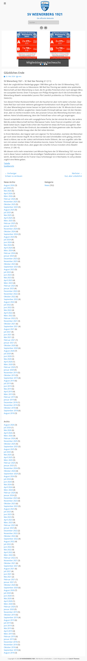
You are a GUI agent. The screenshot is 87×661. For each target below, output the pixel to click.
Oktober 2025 (9, 204)
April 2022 (8, 313)
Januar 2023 (9, 288)
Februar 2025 (9, 223)
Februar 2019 (9, 397)
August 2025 (9, 209)
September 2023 (11, 266)
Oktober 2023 (9, 264)
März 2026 (8, 196)
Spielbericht (9, 166)
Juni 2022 (8, 307)
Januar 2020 (9, 370)
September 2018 (11, 410)
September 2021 (11, 326)
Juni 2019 (8, 386)
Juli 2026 (7, 188)
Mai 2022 (7, 310)
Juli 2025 (7, 212)
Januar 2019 (9, 399)
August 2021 (9, 329)
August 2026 (9, 185)
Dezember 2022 (10, 291)
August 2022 (9, 302)
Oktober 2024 (9, 231)
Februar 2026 (9, 199)
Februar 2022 (9, 318)
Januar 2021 (9, 342)
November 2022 (10, 294)
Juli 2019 (7, 383)
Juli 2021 (7, 332)
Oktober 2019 (9, 375)
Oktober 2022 (9, 296)
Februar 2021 (9, 340)
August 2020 (9, 351)
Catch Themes (74, 659)
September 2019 (11, 378)
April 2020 (8, 361)
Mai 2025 (7, 215)
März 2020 (8, 364)
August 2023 (9, 269)
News (47, 185)
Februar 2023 (9, 285)
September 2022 (11, 299)
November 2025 (10, 201)
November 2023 (10, 261)
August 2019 (9, 380)
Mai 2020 (7, 359)
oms (19, 76)
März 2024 (8, 250)
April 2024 (8, 247)
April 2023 (8, 280)
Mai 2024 (7, 245)
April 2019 (8, 391)
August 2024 (9, 237)
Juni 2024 (8, 242)
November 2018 (10, 405)
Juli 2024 (7, 239)
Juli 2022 (7, 304)
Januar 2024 (9, 256)
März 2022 (8, 315)
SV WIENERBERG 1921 (45, 14)
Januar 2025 (9, 226)
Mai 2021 (7, 337)
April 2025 (8, 218)
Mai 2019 (7, 389)
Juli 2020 (7, 353)
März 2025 (8, 220)
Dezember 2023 (10, 258)
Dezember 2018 (10, 402)
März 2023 (8, 283)
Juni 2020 (8, 356)
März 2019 (8, 394)
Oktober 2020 (9, 345)
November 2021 (10, 321)
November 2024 (10, 228)
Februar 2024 (9, 253)
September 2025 (11, 207)
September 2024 (11, 234)
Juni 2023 (8, 275)
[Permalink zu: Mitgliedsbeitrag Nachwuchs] (43, 49)
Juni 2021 (8, 334)
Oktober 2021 (9, 323)
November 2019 (10, 372)
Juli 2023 (7, 272)
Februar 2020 (9, 367)
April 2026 (8, 193)
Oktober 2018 (9, 408)
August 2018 (9, 413)
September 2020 (11, 348)
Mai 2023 (7, 277)
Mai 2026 (7, 191)
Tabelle (7, 163)
